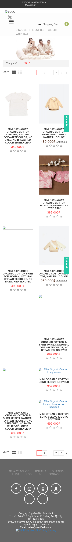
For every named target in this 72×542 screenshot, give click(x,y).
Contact (54, 474)
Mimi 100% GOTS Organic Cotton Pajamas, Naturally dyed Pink (54, 204)
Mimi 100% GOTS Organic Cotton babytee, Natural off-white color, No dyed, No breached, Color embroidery (18, 136)
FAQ (40, 474)
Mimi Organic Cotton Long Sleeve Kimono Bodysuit (54, 417)
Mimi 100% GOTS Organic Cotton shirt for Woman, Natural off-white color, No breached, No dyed (18, 276)
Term (15, 474)
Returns (40, 471)
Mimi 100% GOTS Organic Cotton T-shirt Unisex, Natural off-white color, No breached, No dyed (54, 344)
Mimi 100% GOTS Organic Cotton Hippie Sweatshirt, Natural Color (54, 133)
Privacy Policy (18, 471)
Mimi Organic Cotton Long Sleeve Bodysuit (54, 380)
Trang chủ (11, 63)
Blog (28, 474)
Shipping (58, 471)
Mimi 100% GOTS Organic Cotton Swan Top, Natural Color (54, 274)
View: (6, 71)
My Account (30, 5)
